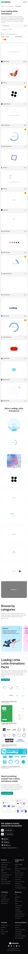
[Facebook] (9, 946)
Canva (16, 866)
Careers (3, 933)
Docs (16, 895)
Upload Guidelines (19, 938)
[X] (14, 946)
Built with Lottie (4, 901)
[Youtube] (16, 946)
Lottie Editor (4, 872)
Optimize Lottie (18, 885)
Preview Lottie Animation (21, 868)
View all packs (5, 679)
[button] (14, 25)
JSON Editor (18, 883)
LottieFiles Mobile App (6, 875)
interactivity (4, 29)
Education (17, 897)
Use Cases (3, 897)
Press (2, 929)
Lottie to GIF (18, 879)
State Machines (18, 912)
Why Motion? (4, 903)
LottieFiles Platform (5, 862)
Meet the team (4, 931)
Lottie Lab (17, 907)
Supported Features (20, 914)
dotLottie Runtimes (19, 916)
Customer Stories (5, 899)
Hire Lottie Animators (6, 881)
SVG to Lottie (18, 877)
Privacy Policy (18, 925)
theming (10, 29)
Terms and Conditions (20, 929)
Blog (16, 899)
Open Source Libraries (20, 887)
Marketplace (4, 879)
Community (18, 909)
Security (17, 927)
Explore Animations (5, 883)
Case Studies (4, 895)
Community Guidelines (20, 936)
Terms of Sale (18, 931)
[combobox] (9, 36)
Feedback (3, 927)
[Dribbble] (19, 946)
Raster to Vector (19, 875)
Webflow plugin (18, 864)
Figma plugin (4, 867)
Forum (16, 903)
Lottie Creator (4, 864)
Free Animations (5, 877)
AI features (17, 918)
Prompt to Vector (19, 873)
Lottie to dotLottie (19, 881)
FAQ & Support (18, 905)
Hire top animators (7, 793)
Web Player (17, 870)
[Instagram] (11, 946)
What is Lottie (18, 901)
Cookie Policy (18, 933)
